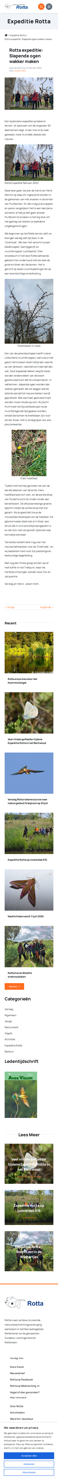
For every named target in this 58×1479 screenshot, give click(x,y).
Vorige (10, 607)
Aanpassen (29, 1463)
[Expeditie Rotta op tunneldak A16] (29, 815)
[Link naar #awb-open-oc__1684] (49, 6)
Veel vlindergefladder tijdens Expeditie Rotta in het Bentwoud (29, 1164)
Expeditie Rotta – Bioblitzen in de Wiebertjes (29, 1251)
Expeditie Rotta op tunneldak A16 (27, 859)
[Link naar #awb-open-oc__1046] (41, 6)
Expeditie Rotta (29, 21)
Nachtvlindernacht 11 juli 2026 (26, 916)
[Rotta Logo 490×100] (16, 5)
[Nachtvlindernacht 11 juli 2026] (29, 871)
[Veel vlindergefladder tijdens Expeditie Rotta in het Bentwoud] (29, 694)
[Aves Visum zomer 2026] (21, 1074)
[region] (29, 1451)
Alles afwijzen (29, 1472)
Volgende (45, 607)
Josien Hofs (20, 70)
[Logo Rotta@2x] (24, 1298)
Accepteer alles (29, 1455)
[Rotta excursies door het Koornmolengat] (29, 634)
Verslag (37, 1176)
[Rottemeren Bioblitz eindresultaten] (29, 928)
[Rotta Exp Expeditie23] (29, 78)
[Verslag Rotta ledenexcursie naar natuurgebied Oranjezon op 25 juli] (29, 754)
